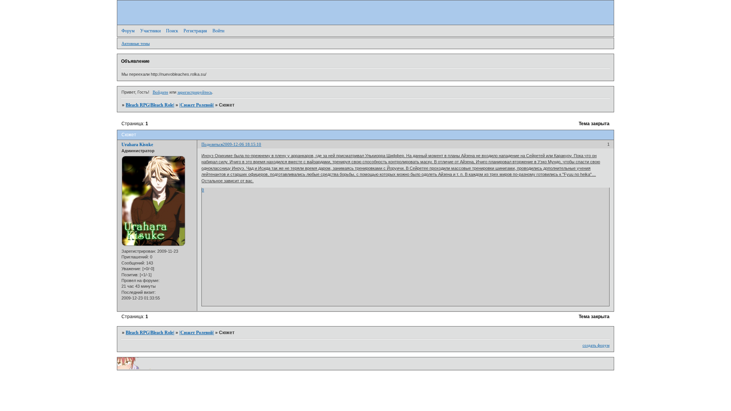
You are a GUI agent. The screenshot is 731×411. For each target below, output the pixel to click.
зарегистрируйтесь (194, 92)
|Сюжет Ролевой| (196, 105)
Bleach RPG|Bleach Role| (150, 105)
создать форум (596, 345)
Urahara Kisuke (137, 144)
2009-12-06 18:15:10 (242, 144)
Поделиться (212, 144)
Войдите (160, 92)
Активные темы (135, 43)
